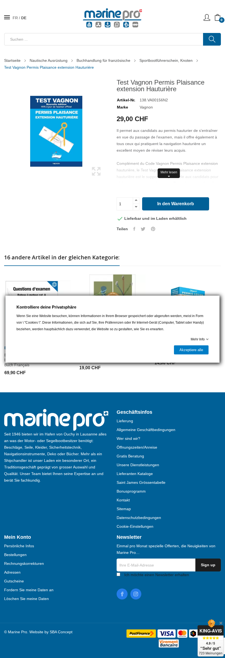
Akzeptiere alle (191, 350)
